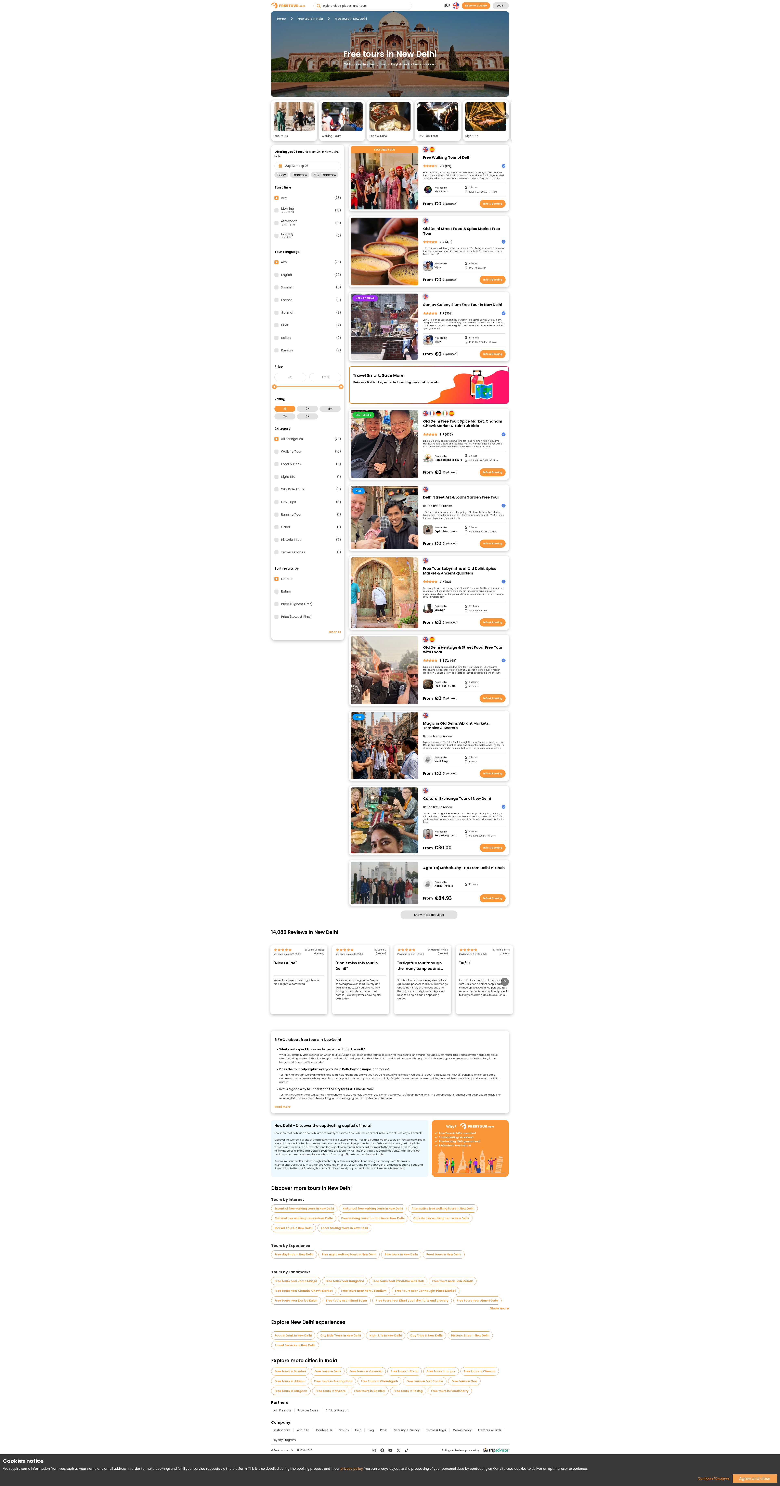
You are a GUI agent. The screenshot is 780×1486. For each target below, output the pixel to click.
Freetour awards (489, 1430)
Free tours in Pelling (408, 1391)
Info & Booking (492, 203)
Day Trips (311, 502)
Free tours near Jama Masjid (296, 1281)
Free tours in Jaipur (441, 1371)
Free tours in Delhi (327, 1371)
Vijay (437, 267)
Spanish (311, 287)
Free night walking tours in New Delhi (349, 1254)
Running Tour (311, 515)
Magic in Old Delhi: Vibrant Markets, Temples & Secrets (456, 725)
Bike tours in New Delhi (401, 1254)
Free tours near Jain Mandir (452, 1281)
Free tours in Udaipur (290, 1381)
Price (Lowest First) (296, 617)
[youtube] (390, 1450)
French (311, 300)
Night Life (311, 477)
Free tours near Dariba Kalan (296, 1300)
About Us (303, 1430)
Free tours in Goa (464, 1381)
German (311, 313)
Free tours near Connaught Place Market (425, 1291)
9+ (307, 409)
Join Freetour (282, 1410)
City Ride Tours (311, 489)
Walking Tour (311, 452)
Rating (286, 592)
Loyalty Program (284, 1440)
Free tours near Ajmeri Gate (477, 1300)
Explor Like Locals (445, 531)
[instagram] (374, 1450)
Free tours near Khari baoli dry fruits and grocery (412, 1300)
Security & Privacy (407, 1430)
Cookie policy (462, 1430)
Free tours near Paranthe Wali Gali (398, 1281)
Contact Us (324, 1430)
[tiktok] (406, 1450)
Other (311, 527)
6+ (307, 416)
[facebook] (382, 1450)
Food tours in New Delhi (443, 1254)
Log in (500, 5)
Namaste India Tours (448, 459)
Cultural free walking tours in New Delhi (304, 1218)
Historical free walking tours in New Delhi (372, 1208)
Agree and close (754, 1478)
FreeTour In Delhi (445, 686)
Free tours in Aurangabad (333, 1381)
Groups (344, 1430)
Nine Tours (441, 191)
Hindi (311, 325)
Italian (311, 338)
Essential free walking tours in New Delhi (304, 1208)
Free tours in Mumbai (290, 1371)
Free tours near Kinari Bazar (346, 1300)
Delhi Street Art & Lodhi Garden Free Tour (461, 497)
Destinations (281, 1430)
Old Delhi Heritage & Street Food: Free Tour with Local (462, 649)
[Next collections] (505, 116)
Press (384, 1430)
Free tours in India (310, 19)
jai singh (439, 610)
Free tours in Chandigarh (379, 1381)
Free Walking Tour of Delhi (447, 157)
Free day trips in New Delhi (294, 1254)
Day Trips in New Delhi (426, 1335)
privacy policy (351, 1468)
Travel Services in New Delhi (295, 1345)
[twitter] (398, 1450)
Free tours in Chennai (479, 1371)
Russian (311, 350)
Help (358, 1430)
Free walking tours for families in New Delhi (373, 1218)
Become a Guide (476, 5)
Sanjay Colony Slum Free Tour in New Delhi (462, 304)
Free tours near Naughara (345, 1281)
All (284, 409)
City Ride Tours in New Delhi (340, 1335)
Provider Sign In (308, 1410)
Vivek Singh (441, 761)
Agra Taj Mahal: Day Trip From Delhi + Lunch (464, 868)
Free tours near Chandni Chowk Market (304, 1291)
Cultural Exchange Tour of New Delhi (457, 798)
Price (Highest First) (297, 604)
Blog (371, 1430)
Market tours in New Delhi (293, 1228)
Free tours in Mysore (331, 1391)
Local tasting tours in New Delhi (344, 1228)
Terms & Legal (436, 1430)
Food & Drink (311, 464)
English (311, 275)
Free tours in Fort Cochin (424, 1381)
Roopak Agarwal (445, 835)
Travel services (311, 552)
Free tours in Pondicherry (449, 1391)
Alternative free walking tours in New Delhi (443, 1208)
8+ (330, 409)
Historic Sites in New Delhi (470, 1335)
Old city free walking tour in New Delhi (441, 1218)
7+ (285, 416)
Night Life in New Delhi (385, 1335)
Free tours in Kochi (404, 1371)
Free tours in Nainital (369, 1391)
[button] (294, 120)
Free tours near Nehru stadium (364, 1291)
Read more (282, 1107)
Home (281, 19)
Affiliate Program (338, 1410)
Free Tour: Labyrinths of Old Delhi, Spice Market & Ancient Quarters (459, 571)
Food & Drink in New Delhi (293, 1335)
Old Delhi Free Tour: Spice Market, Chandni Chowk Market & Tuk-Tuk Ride (462, 423)
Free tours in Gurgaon (291, 1391)
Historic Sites (311, 540)
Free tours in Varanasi (366, 1371)
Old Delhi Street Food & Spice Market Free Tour (461, 231)
